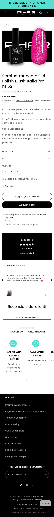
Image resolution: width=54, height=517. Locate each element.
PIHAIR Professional (25, 496)
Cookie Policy (12, 424)
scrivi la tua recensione (27, 317)
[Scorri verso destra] (33, 380)
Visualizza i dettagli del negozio (21, 224)
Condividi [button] (10, 186)
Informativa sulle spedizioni (23, 513)
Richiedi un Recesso (15, 450)
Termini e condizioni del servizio (28, 508)
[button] (6, 13)
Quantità (6, 166)
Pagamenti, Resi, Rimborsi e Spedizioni (25, 411)
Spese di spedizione (24, 100)
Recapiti (42, 513)
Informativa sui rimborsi (17, 405)
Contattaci (11, 437)
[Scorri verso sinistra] (21, 380)
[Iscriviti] (45, 474)
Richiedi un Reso (13, 443)
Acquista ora (27, 204)
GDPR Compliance (14, 430)
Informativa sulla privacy (28, 504)
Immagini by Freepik (15, 456)
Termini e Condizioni (15, 417)
